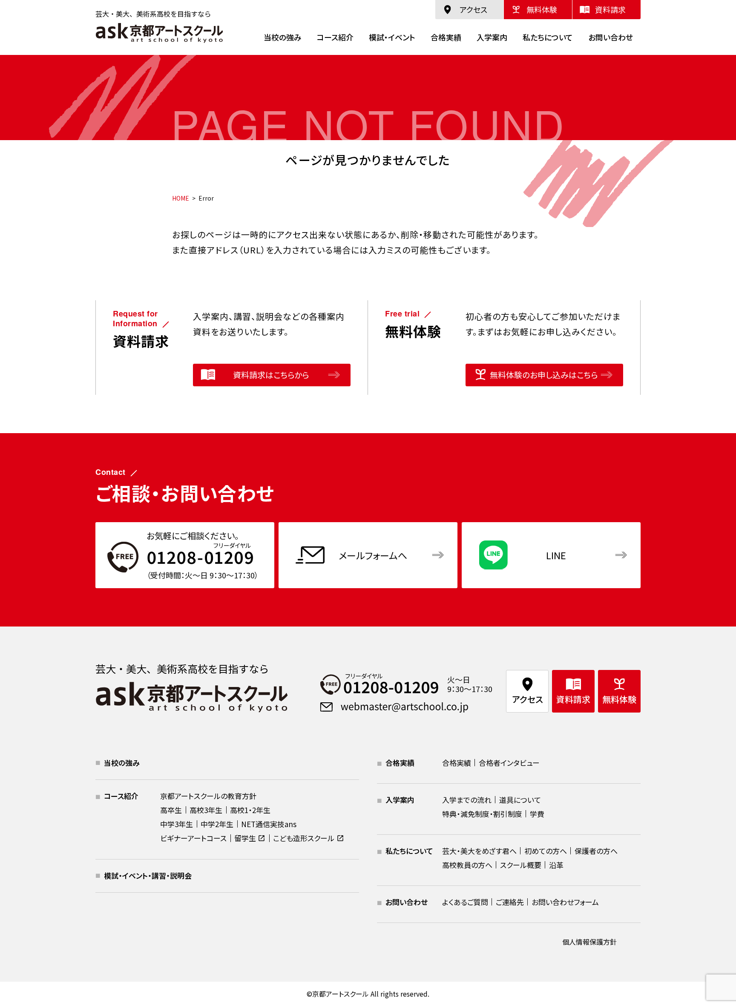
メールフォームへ (373, 555)
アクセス (473, 9)
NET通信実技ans (268, 824)
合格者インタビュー (509, 762)
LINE (556, 555)
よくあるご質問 (465, 902)
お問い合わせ (610, 37)
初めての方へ (545, 850)
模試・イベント (392, 37)
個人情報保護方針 (589, 942)
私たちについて (548, 37)
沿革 (556, 864)
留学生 (245, 838)
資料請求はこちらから (271, 374)
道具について (520, 799)
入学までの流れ (467, 799)
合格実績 (446, 37)
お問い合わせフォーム (565, 902)
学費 (537, 813)
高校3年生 (206, 810)
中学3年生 (176, 824)
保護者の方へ (596, 850)
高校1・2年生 (250, 810)
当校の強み (283, 37)
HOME (180, 198)
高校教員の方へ (467, 864)
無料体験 (541, 9)
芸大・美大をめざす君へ (479, 850)
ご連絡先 (510, 902)
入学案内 (492, 37)
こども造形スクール (303, 838)
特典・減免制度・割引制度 (482, 813)
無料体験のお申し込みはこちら (544, 374)
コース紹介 (335, 37)
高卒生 (171, 810)
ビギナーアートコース (193, 838)
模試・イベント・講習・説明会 (148, 875)
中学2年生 (217, 824)
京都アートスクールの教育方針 (208, 795)
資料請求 (610, 9)
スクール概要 (520, 864)
